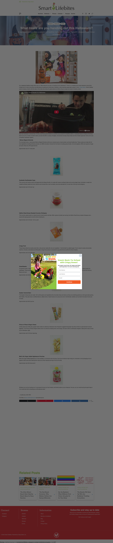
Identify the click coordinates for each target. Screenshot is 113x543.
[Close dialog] (80, 255)
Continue (69, 282)
